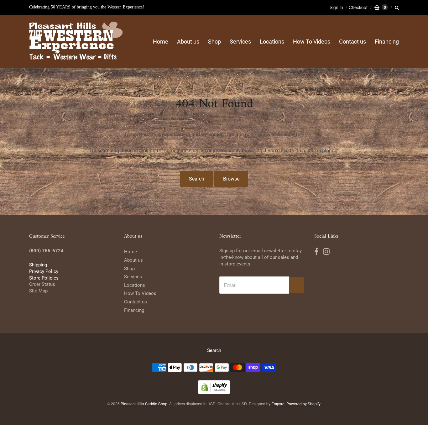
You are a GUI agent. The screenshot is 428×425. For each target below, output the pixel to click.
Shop (214, 41)
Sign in (336, 7)
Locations (272, 41)
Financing (387, 41)
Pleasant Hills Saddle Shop (144, 403)
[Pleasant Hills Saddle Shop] (76, 41)
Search (196, 179)
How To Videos (311, 41)
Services (240, 41)
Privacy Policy (43, 271)
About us (188, 41)
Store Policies (44, 278)
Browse (231, 179)
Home (160, 41)
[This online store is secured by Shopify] (214, 392)
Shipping (38, 265)
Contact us (352, 41)
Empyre (277, 403)
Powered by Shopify (303, 403)
